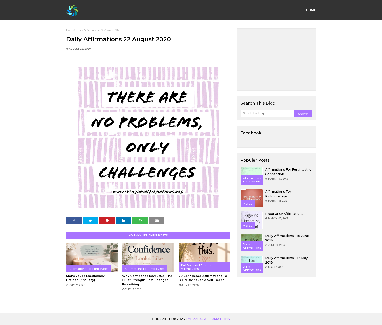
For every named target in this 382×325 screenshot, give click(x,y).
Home (70, 30)
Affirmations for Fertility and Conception (288, 171)
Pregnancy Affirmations (284, 214)
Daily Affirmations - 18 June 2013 (287, 238)
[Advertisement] (276, 59)
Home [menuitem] (311, 10)
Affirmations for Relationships (278, 194)
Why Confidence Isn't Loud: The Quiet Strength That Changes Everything (147, 280)
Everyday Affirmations (208, 319)
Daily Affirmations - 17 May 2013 (286, 260)
